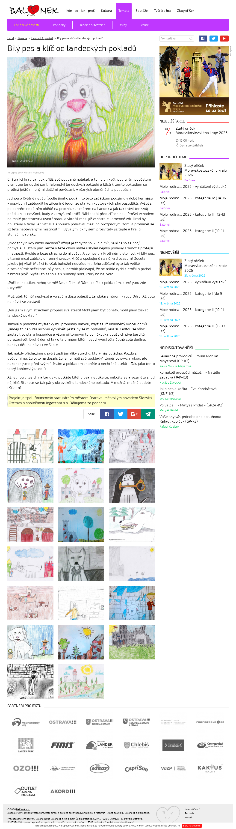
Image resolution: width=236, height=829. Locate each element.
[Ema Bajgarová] (30, 485)
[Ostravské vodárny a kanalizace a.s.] (63, 768)
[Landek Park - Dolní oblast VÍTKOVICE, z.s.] (26, 745)
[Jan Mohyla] (81, 524)
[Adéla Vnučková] (132, 446)
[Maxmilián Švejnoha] (81, 603)
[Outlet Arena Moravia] (26, 791)
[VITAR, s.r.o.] (99, 768)
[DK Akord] (63, 791)
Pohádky (59, 25)
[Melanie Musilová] (132, 603)
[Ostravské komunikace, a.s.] (210, 745)
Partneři (189, 813)
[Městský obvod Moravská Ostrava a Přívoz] (136, 722)
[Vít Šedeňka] (81, 681)
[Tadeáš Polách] (132, 642)
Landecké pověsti (26, 25)
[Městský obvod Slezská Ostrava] (99, 722)
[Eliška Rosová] (81, 485)
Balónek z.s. (19, 10)
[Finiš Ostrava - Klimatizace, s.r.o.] (63, 745)
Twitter (213, 39)
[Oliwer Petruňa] (81, 642)
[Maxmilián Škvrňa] (30, 603)
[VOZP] (173, 768)
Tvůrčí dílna (162, 11)
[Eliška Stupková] (132, 485)
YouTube (224, 39)
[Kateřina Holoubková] (30, 563)
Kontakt (189, 817)
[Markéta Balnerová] (132, 563)
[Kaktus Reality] (210, 768)
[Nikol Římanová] (30, 642)
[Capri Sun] (136, 768)
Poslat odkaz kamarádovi (148, 414)
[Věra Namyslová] (30, 681)
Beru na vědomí (192, 825)
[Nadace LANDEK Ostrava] (99, 745)
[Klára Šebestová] (81, 563)
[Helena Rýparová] (30, 524)
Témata (123, 11)
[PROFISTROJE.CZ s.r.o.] (210, 722)
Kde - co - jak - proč (80, 11)
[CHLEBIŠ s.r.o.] (136, 745)
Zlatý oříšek (185, 11)
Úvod (10, 38)
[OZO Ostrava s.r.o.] (26, 768)
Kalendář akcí (192, 809)
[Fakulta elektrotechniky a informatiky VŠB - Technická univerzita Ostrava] (173, 722)
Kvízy (123, 25)
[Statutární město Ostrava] (63, 722)
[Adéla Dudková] (30, 446)
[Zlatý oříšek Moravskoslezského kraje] (194, 80)
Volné (145, 25)
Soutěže (142, 11)
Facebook (203, 39)
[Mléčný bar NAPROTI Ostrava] (173, 745)
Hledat (191, 39)
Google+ (134, 414)
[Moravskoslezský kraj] (26, 722)
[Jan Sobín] (132, 524)
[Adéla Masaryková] (81, 446)
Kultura (106, 11)
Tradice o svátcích (92, 25)
